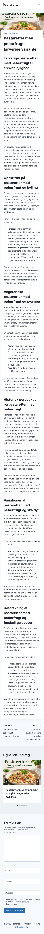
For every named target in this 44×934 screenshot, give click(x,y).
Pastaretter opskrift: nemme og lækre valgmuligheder (33, 732)
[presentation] (22, 772)
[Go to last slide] (6, 782)
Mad (5, 33)
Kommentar (10, 832)
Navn (8, 870)
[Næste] (37, 782)
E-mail (8, 882)
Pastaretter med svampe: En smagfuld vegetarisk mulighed (22, 793)
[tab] (17, 805)
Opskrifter (13, 33)
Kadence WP (23, 927)
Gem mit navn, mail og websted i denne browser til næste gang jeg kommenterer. (23, 901)
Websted (9, 893)
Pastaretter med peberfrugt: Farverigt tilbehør (11, 731)
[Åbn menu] (39, 4)
